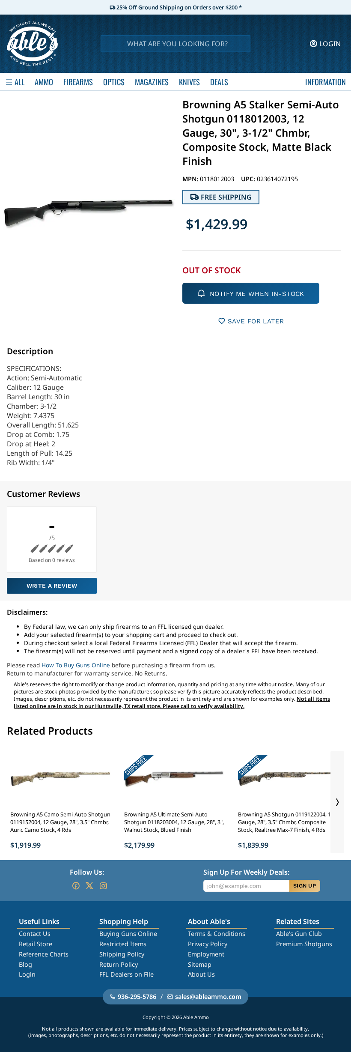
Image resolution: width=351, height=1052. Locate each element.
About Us (201, 974)
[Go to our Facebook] (76, 885)
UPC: (249, 179)
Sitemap (199, 964)
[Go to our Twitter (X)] (89, 885)
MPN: (191, 179)
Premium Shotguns (304, 944)
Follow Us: (87, 872)
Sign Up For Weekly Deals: (246, 872)
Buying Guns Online (128, 933)
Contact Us (35, 933)
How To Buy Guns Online (76, 665)
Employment (206, 954)
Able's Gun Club (299, 933)
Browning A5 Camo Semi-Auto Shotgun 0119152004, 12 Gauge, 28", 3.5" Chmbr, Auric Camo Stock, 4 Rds (60, 822)
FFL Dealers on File (126, 974)
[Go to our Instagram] (103, 885)
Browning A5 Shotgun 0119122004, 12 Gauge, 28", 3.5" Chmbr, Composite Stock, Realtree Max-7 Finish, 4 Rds (286, 822)
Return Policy (118, 964)
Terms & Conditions (216, 933)
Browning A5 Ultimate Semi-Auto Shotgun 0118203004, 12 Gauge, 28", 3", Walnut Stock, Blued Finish (174, 822)
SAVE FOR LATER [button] (256, 321)
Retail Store (35, 944)
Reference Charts (43, 954)
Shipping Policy (121, 954)
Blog (25, 964)
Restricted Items (122, 944)
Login (27, 974)
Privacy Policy (207, 944)
